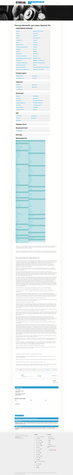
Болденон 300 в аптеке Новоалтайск (19, 391)
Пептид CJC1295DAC (39, 436)
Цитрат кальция (38, 445)
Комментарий (17, 403)
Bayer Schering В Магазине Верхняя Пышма (20, 394)
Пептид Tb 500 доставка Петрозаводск (35, 343)
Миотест (37, 454)
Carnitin (37, 459)
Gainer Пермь (18, 389)
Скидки (49, 440)
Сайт (46, 400)
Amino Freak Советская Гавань (51, 447)
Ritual (37, 465)
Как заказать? (50, 436)
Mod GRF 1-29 (38, 443)
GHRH (37, 447)
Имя (16, 400)
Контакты (29, 3)
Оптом (49, 442)
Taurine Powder (38, 440)
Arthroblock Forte (38, 456)
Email (31, 400)
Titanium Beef (38, 452)
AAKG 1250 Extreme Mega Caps (40, 461)
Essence (37, 438)
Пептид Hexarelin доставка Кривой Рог (23, 22)
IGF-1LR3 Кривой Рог (31, 341)
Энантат (37, 450)
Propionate (37, 457)
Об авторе (54, 375)
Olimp (37, 467)
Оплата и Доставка (51, 438)
